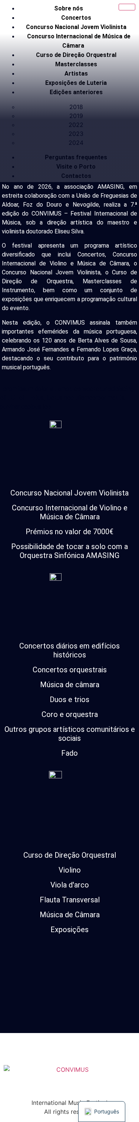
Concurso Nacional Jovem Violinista (76, 27)
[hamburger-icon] (127, 7)
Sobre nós (68, 8)
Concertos (76, 17)
